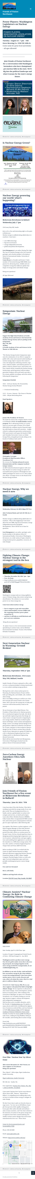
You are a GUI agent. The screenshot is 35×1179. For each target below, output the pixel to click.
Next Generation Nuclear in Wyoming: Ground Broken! (16, 645)
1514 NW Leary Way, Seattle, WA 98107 (20, 878)
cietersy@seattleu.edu (13, 1134)
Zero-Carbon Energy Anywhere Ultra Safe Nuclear (14, 757)
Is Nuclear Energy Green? (16, 142)
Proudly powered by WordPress (10, 1177)
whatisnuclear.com (17, 1004)
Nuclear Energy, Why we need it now (16, 490)
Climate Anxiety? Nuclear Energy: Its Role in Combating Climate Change (17, 894)
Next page (33, 1173)
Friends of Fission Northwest (10, 12)
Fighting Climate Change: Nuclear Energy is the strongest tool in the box (16, 558)
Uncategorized (27, 136)
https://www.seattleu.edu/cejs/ (16, 1137)
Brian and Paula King (16, 136)
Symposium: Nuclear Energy (14, 312)
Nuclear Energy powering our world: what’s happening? (16, 198)
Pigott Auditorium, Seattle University (13, 1078)
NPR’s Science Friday (14, 1010)
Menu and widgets (30, 10)
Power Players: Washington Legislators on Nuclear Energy (17, 24)
